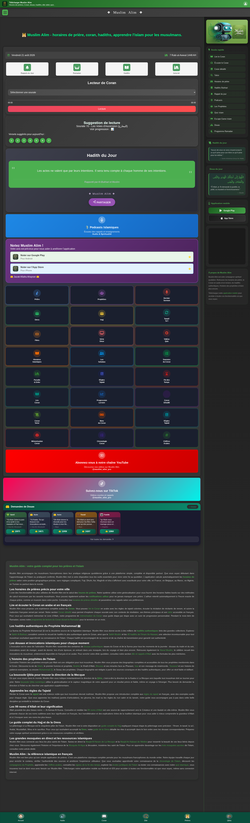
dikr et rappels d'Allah (141, 654)
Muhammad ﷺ (46, 669)
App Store (228, 218)
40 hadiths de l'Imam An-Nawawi (142, 634)
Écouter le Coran (221, 63)
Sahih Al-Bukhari (19, 634)
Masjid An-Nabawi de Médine (133, 742)
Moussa (99, 666)
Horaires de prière (221, 81)
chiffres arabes (55, 765)
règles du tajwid (151, 694)
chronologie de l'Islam (169, 761)
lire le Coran (94, 608)
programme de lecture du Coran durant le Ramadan (55, 619)
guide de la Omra (101, 729)
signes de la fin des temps (88, 765)
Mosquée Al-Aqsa (77, 745)
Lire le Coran (219, 57)
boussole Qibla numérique (33, 682)
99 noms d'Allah (95, 710)
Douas (217, 125)
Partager (103, 202)
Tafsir (216, 75)
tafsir (170, 612)
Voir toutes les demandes (101, 539)
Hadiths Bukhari (221, 88)
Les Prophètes (220, 106)
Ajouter (192, 507)
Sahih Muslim (115, 634)
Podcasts (218, 100)
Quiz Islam (219, 113)
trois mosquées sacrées (173, 745)
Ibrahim (76, 666)
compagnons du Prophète (21, 765)
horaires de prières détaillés (85, 600)
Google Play (229, 211)
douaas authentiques (93, 646)
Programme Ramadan (223, 131)
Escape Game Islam (223, 119)
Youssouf (173, 666)
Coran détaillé (64, 612)
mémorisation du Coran (91, 616)
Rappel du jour (220, 94)
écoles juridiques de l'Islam (125, 765)
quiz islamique (182, 765)
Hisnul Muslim (166, 650)
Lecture (102, 109)
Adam (40, 666)
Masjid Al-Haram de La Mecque (100, 742)
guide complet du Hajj (111, 726)
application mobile (230, 293)
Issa (136, 666)
